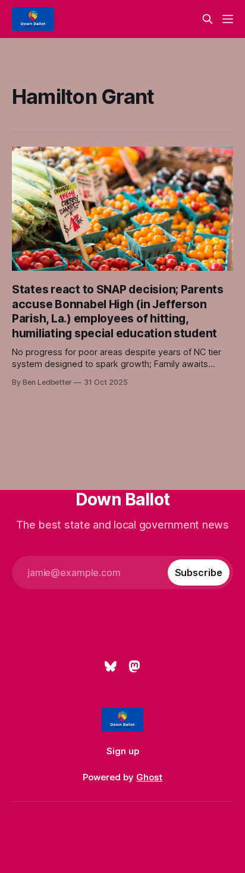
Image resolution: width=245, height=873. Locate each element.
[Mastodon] (134, 666)
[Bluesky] (111, 666)
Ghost (149, 777)
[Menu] (227, 19)
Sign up (122, 751)
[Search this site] (207, 19)
